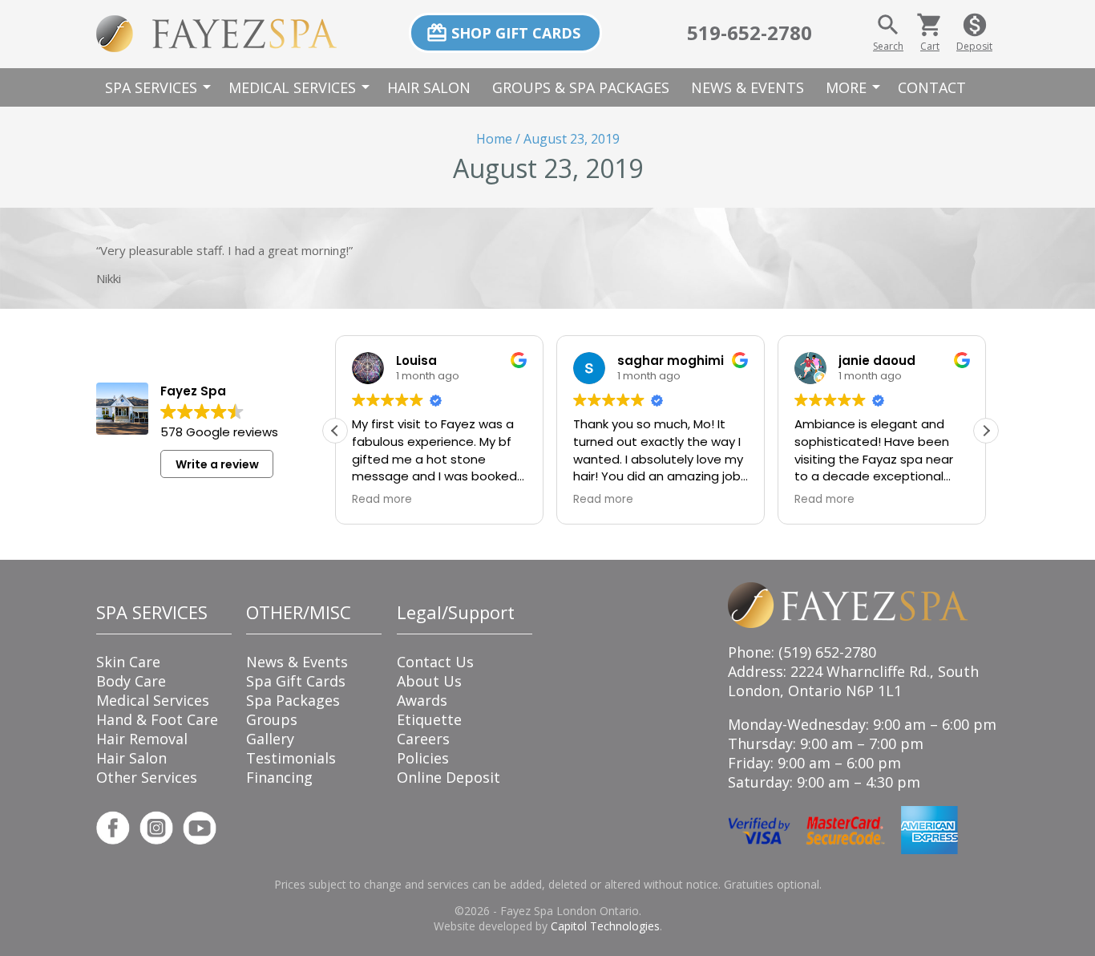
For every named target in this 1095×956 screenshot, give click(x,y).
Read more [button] (382, 499)
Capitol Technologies (605, 926)
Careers (423, 738)
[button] (986, 431)
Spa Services (160, 87)
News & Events (747, 87)
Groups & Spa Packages (580, 87)
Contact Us (435, 661)
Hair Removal (142, 738)
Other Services (146, 777)
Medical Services (301, 87)
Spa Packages (293, 700)
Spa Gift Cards (295, 681)
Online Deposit (448, 777)
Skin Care (128, 661)
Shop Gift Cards (503, 33)
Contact (932, 87)
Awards (422, 700)
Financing (279, 777)
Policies (423, 758)
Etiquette (429, 719)
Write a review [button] (217, 464)
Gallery (270, 738)
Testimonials (291, 758)
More (855, 87)
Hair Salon (429, 87)
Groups (271, 719)
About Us (429, 681)
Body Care (131, 681)
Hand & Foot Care (157, 719)
